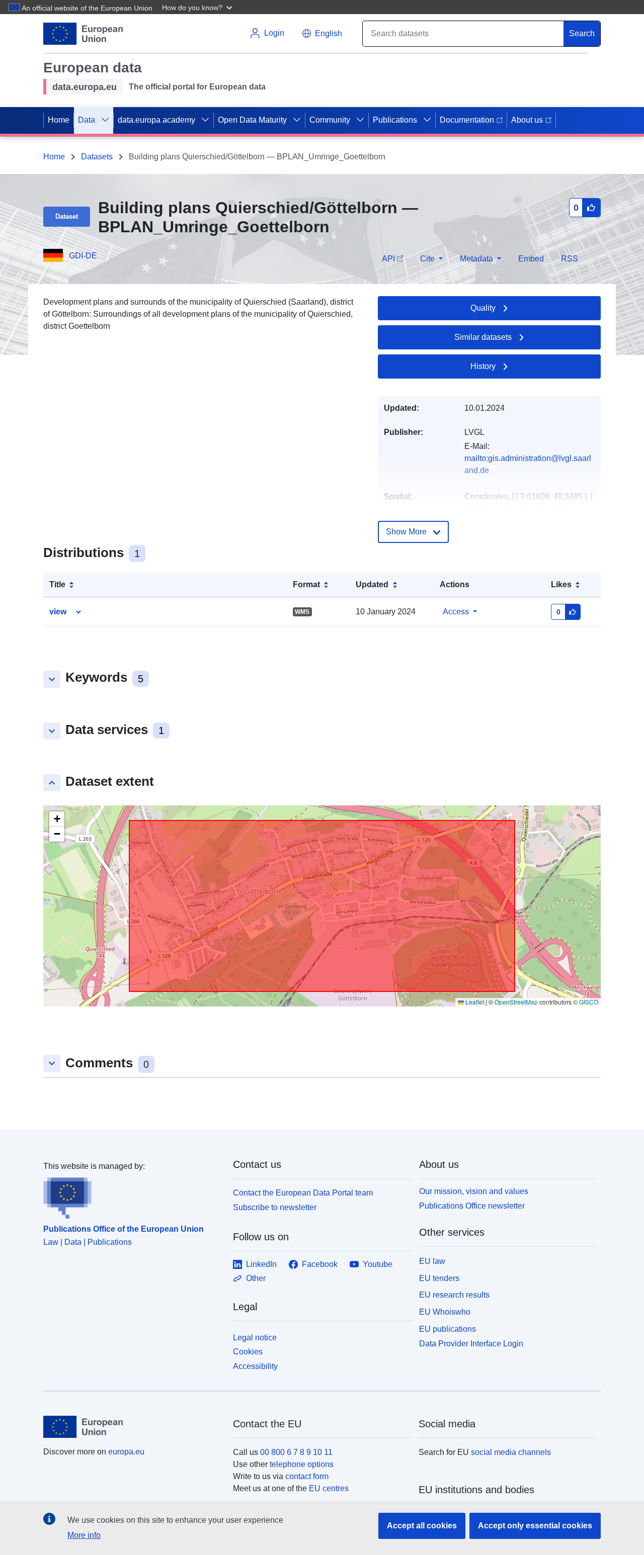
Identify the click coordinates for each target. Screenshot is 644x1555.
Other (256, 1278)
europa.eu (126, 1451)
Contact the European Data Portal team (303, 1192)
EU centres (329, 1488)
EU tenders (439, 1278)
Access (456, 611)
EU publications (447, 1329)
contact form (307, 1476)
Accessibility (255, 1366)
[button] (198, 7)
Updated (372, 584)
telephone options (302, 1464)
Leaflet (474, 1001)
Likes (561, 584)
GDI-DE (83, 255)
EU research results (454, 1295)
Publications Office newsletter (472, 1206)
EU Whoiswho (444, 1312)
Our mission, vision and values (473, 1191)
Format (306, 584)
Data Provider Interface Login (471, 1343)
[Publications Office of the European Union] (132, 1195)
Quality (483, 308)
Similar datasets (483, 337)
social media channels (511, 1452)
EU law (432, 1261)
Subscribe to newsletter (274, 1207)
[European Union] (132, 1427)
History (483, 366)
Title (57, 584)
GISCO (588, 1001)
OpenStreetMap (516, 1001)
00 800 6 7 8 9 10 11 (296, 1452)
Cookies (248, 1351)
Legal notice (255, 1337)
